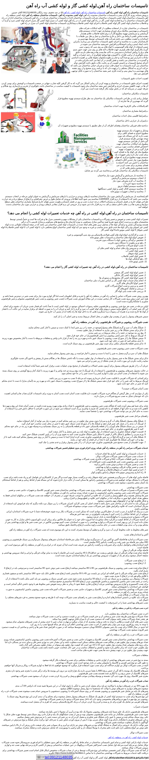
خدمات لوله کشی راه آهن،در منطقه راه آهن (128, 737)
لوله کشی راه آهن (71, 12)
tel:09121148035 (59, 757)
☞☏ (55, 757)
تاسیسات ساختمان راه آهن (93, 12)
